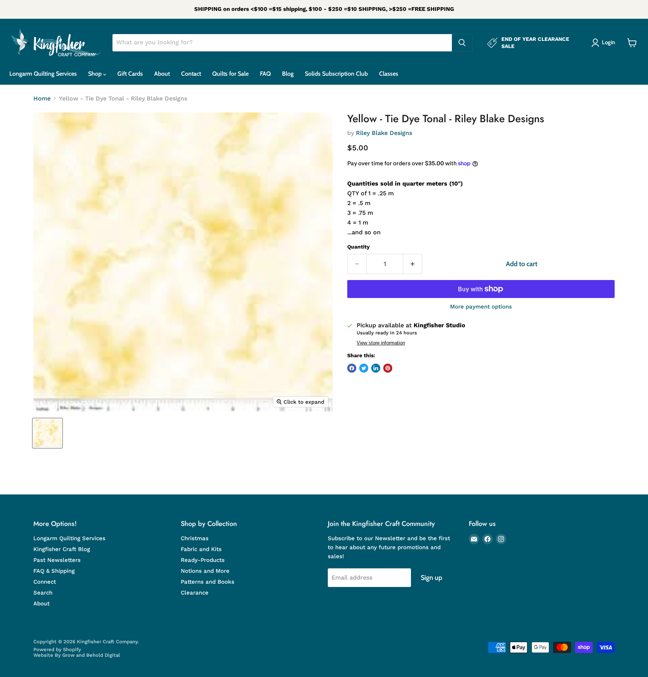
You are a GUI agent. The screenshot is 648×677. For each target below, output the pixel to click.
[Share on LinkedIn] (375, 368)
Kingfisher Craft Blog (61, 549)
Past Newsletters (57, 560)
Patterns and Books (207, 581)
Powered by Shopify (57, 649)
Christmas (194, 538)
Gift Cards (130, 73)
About (162, 73)
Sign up (431, 578)
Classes (388, 73)
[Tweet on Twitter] (363, 368)
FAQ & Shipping (54, 571)
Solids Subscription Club (336, 73)
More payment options (481, 307)
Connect (44, 581)
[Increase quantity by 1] (412, 264)
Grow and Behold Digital (91, 655)
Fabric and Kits (201, 549)
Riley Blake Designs (384, 132)
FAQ (265, 73)
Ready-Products (203, 560)
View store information (381, 343)
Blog (288, 73)
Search (42, 592)
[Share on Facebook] (351, 368)
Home (42, 98)
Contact (191, 73)
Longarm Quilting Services (43, 73)
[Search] (462, 42)
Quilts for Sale (230, 73)
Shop (95, 73)
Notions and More (205, 571)
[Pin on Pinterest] (387, 368)
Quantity (358, 247)
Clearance (194, 592)
